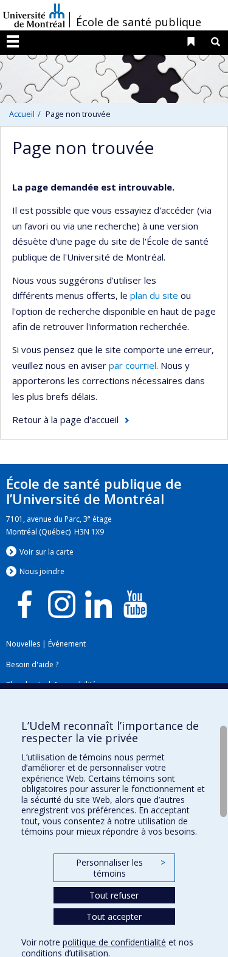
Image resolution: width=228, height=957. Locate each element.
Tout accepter (114, 916)
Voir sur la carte (46, 552)
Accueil (22, 113)
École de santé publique (138, 21)
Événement (67, 644)
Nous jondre (41, 571)
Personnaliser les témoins (120, 868)
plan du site (154, 295)
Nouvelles (23, 644)
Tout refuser (114, 895)
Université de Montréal (34, 15)
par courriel (132, 365)
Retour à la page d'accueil (65, 419)
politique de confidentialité (114, 942)
